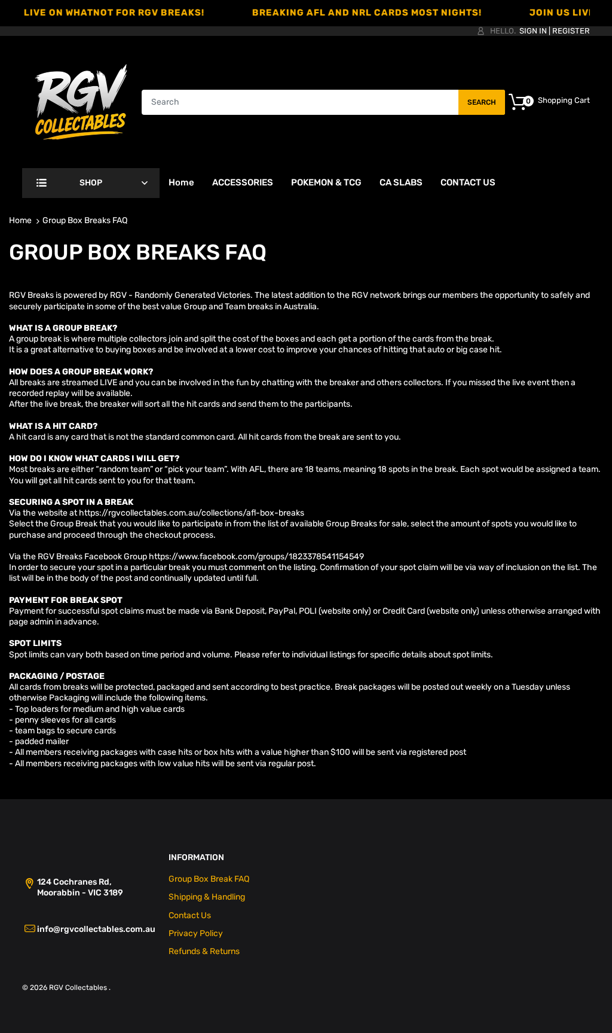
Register (571, 30)
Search (481, 102)
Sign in (533, 30)
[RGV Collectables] (81, 101)
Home (20, 220)
